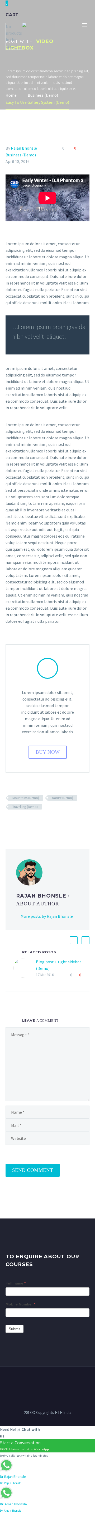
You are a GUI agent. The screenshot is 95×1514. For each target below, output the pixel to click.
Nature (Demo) (62, 798)
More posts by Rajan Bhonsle (47, 916)
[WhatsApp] (61, 1381)
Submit (14, 1329)
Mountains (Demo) (25, 798)
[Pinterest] (24, 822)
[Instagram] (47, 1381)
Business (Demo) (21, 154)
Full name (16, 1283)
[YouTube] (54, 1381)
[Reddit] (47, 822)
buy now (48, 752)
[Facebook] (9, 822)
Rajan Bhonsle (24, 148)
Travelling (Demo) (25, 807)
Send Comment (32, 1170)
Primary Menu (84, 25)
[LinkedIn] (39, 822)
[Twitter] (17, 822)
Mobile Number (20, 1304)
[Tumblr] (32, 822)
